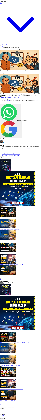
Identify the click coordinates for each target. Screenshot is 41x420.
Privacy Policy (3, 413)
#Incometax (37, 100)
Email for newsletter (3, 418)
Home (1, 2)
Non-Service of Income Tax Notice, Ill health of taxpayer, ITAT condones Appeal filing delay (11, 154)
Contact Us (7, 44)
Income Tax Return (9, 95)
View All (1, 401)
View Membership (2, 408)
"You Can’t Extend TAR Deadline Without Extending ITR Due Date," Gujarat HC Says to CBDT (10, 97)
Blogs (3, 44)
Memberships (1, 44)
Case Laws (5, 44)
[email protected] (28, 148)
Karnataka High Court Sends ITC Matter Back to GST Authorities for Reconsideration (10, 155)
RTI (0, 279)
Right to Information (19, 95)
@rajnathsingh (8, 100)
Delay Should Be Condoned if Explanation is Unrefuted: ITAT (8, 153)
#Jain (14, 100)
